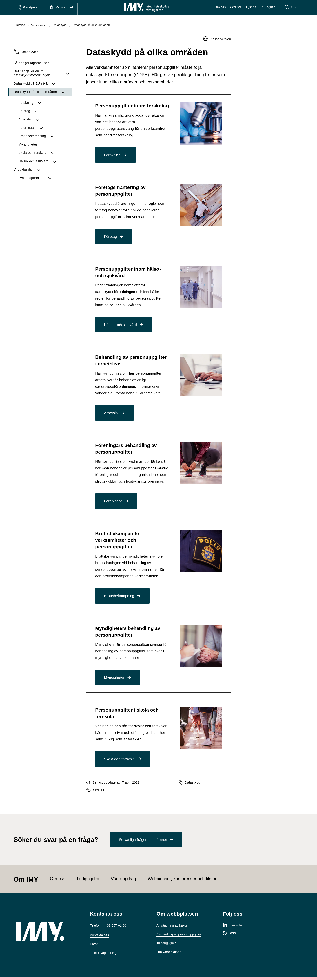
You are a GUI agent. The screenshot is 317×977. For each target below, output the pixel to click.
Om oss (220, 7)
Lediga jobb (88, 878)
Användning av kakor (171, 925)
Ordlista (236, 7)
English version (220, 39)
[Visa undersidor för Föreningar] (54, 128)
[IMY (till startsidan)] (47, 931)
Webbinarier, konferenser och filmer (182, 878)
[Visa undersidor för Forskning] (54, 103)
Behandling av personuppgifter (178, 934)
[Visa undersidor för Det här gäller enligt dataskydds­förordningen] (68, 73)
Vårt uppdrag (123, 878)
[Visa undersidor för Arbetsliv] (53, 119)
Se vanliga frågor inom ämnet (143, 840)
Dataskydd (192, 782)
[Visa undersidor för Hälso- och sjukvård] (61, 161)
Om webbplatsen (168, 952)
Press (94, 944)
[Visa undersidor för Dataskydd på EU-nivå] (61, 83)
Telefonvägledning (103, 953)
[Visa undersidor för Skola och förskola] (60, 153)
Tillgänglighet (166, 943)
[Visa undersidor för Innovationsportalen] (59, 178)
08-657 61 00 (116, 925)
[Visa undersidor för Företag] (52, 111)
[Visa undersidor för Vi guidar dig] (53, 169)
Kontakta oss (99, 935)
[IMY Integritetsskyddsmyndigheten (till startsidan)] (146, 7)
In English (268, 7)
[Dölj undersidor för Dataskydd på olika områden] (65, 92)
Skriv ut (98, 790)
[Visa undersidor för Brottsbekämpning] (60, 136)
